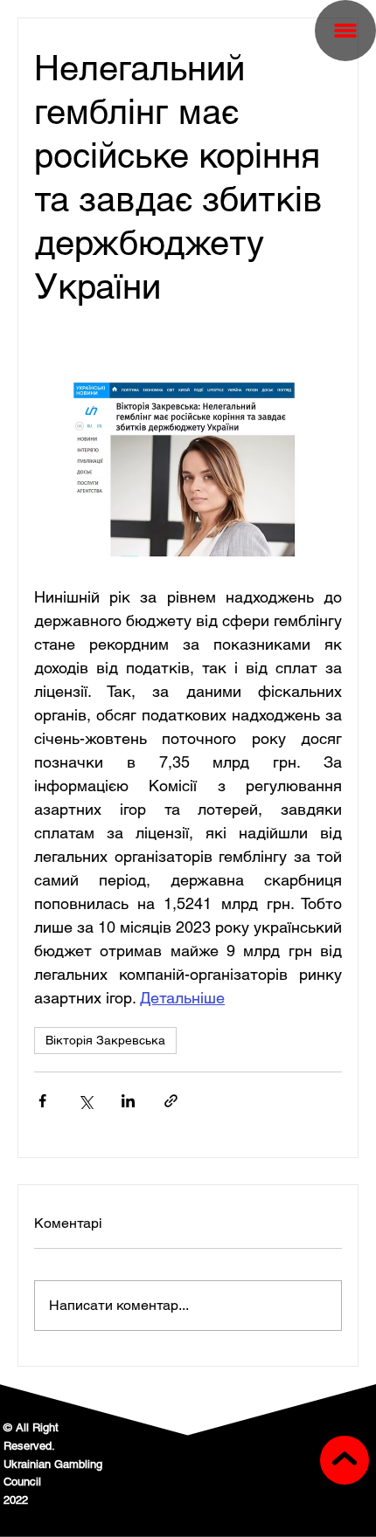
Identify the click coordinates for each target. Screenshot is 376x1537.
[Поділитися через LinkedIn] (128, 1100)
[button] (345, 30)
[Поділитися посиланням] (171, 1100)
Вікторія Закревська (105, 1040)
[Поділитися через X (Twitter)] (85, 1100)
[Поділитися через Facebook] (42, 1100)
